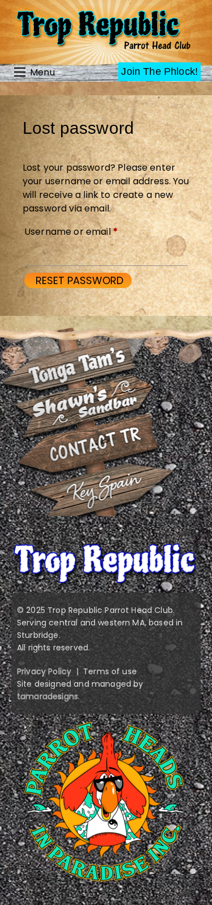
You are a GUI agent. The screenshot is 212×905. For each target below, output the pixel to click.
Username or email (90, 231)
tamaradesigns (47, 696)
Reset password (79, 280)
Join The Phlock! (159, 71)
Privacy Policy (44, 671)
